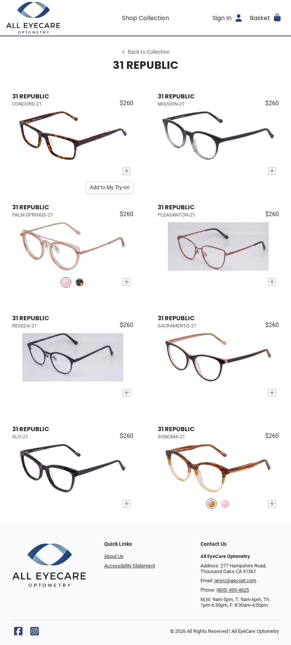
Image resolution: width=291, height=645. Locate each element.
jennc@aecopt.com (235, 580)
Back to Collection (149, 52)
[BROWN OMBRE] (211, 504)
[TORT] (79, 282)
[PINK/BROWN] (225, 504)
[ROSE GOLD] (66, 282)
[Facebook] (18, 633)
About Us (114, 556)
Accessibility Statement (129, 566)
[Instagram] (34, 633)
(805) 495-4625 (232, 590)
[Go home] (41, 18)
